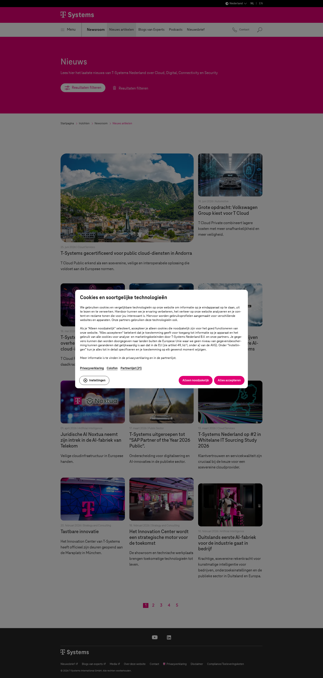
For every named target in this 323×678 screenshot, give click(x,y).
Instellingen (97, 380)
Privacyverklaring (92, 368)
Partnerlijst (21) (131, 368)
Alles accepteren (229, 380)
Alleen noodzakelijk (195, 380)
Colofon (112, 368)
